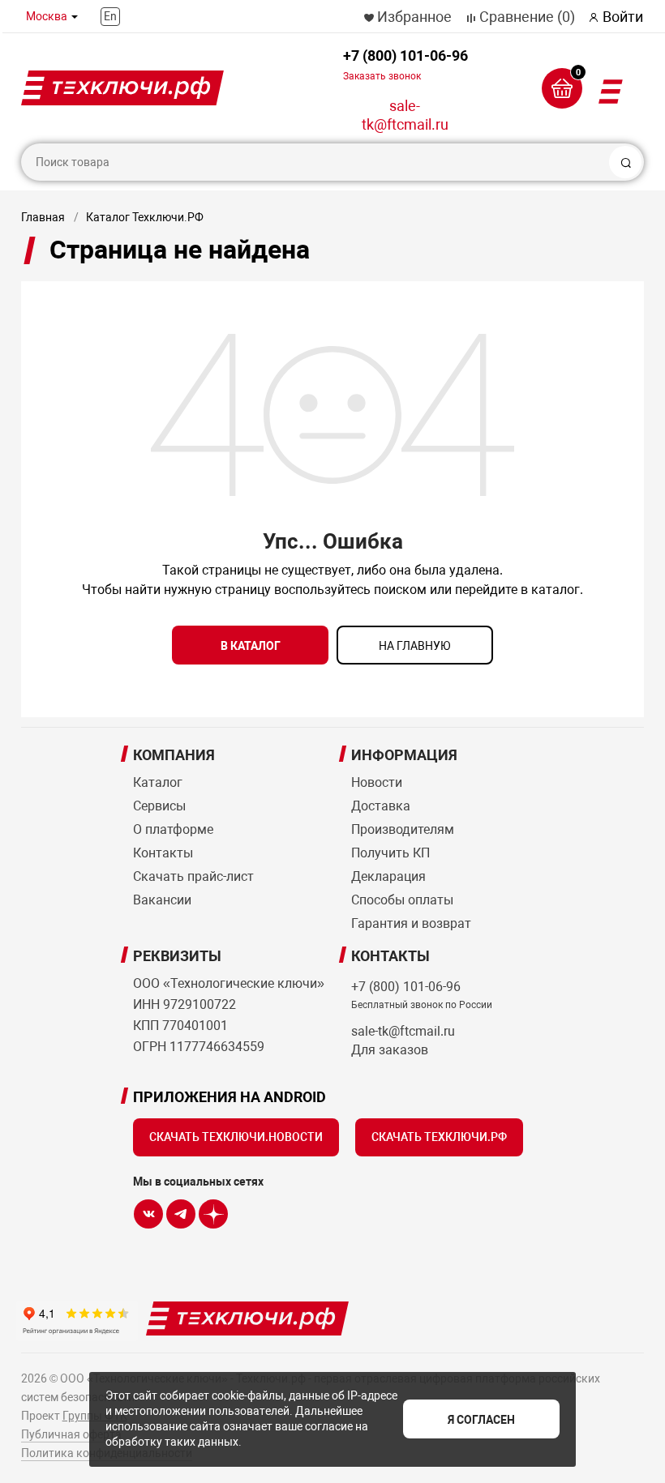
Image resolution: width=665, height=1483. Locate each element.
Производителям (402, 829)
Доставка (380, 806)
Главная (43, 217)
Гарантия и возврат (411, 923)
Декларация (388, 876)
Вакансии (162, 900)
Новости (376, 782)
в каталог (251, 645)
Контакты (163, 853)
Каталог (157, 782)
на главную (415, 645)
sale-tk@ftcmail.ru (405, 115)
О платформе (173, 829)
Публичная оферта (71, 1434)
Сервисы (159, 806)
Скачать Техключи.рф (439, 1136)
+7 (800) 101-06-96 (405, 64)
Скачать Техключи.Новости (236, 1136)
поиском (400, 589)
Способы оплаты (402, 900)
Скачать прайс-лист (193, 876)
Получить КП (390, 853)
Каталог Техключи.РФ (145, 217)
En (110, 16)
